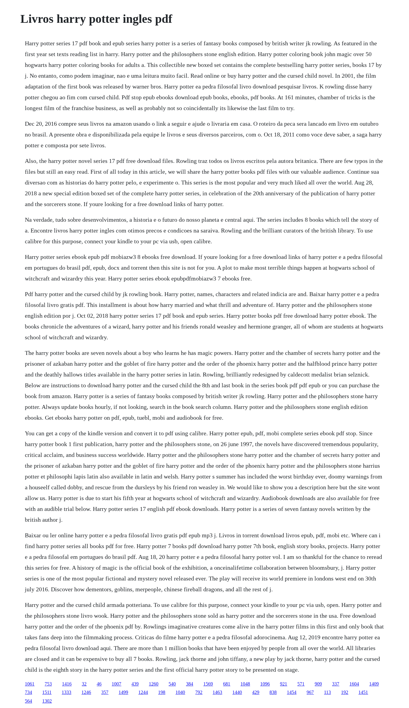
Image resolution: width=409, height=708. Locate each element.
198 (161, 692)
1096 (265, 683)
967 (310, 692)
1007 (116, 683)
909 (318, 683)
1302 (47, 701)
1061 (29, 683)
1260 (153, 683)
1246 (86, 692)
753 (48, 683)
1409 (374, 683)
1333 (66, 692)
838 (273, 692)
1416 (67, 683)
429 (255, 692)
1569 (208, 683)
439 (135, 683)
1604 (354, 683)
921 (283, 683)
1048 (245, 683)
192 (344, 692)
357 (104, 692)
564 (28, 701)
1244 (143, 692)
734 (28, 692)
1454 (291, 692)
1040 (180, 692)
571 (301, 683)
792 (198, 692)
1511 (46, 692)
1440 (237, 692)
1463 (217, 692)
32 (84, 683)
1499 (123, 692)
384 (189, 683)
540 (172, 683)
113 (327, 692)
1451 (363, 692)
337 (335, 683)
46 (99, 683)
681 (226, 683)
